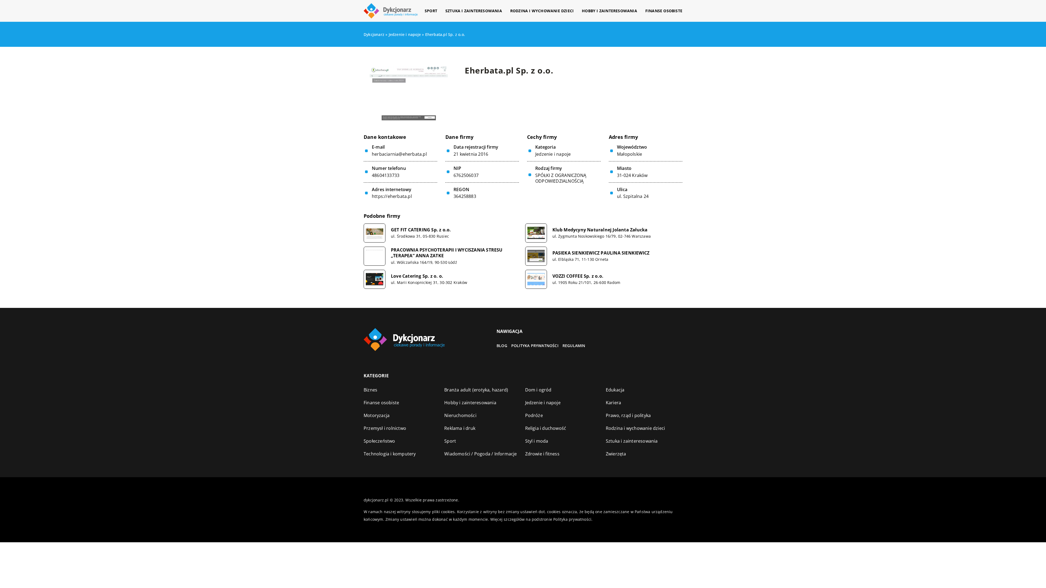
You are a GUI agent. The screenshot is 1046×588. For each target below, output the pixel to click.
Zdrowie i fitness (542, 454)
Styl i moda (536, 441)
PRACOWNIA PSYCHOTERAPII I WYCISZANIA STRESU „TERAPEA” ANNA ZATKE (447, 253)
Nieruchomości (460, 415)
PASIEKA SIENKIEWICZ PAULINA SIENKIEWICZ (601, 253)
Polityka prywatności (534, 345)
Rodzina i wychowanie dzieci (542, 10)
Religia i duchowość (545, 428)
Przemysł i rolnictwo (385, 428)
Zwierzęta (616, 454)
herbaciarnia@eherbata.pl (399, 154)
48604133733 (385, 175)
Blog (502, 345)
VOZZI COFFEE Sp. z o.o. (578, 276)
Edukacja (615, 390)
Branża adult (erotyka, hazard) (476, 390)
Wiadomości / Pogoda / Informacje (480, 454)
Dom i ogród (538, 390)
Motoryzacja (377, 415)
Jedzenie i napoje (553, 154)
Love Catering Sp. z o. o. (417, 276)
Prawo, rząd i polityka (628, 415)
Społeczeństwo (379, 441)
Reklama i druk (459, 428)
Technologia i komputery (390, 454)
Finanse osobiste (663, 10)
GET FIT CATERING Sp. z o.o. (421, 230)
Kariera (613, 403)
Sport (431, 10)
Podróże (534, 415)
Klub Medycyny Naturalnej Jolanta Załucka (600, 230)
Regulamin (573, 345)
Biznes (370, 390)
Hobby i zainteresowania (609, 10)
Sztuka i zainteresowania (473, 10)
